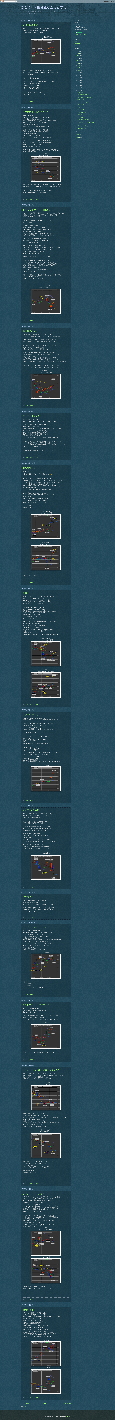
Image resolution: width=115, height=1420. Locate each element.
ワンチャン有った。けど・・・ (38, 927)
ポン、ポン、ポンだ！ (34, 1193)
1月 (79, 131)
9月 (79, 73)
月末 (76, 41)
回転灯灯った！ (30, 467)
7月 (79, 78)
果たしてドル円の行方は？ (36, 1004)
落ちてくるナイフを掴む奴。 (37, 209)
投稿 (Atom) (27, 1406)
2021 (77, 61)
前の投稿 (68, 1403)
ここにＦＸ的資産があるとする (44, 7)
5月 (79, 83)
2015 (77, 137)
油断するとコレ (30, 1309)
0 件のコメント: (34, 101)
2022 (77, 58)
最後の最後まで (30, 25)
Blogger (68, 1416)
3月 (79, 87)
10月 (79, 70)
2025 (77, 51)
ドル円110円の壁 (31, 810)
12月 (79, 65)
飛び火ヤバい (29, 330)
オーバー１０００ (31, 415)
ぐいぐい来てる (30, 714)
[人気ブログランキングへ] (78, 33)
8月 (79, 75)
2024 (77, 53)
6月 (79, 80)
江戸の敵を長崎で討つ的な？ (37, 111)
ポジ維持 (27, 897)
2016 (77, 134)
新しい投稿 (25, 1403)
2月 (79, 90)
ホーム (46, 1403)
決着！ (26, 592)
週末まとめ (77, 43)
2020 (77, 63)
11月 (79, 68)
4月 (79, 85)
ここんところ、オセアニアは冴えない (42, 1069)
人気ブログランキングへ (80, 34)
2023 (77, 56)
